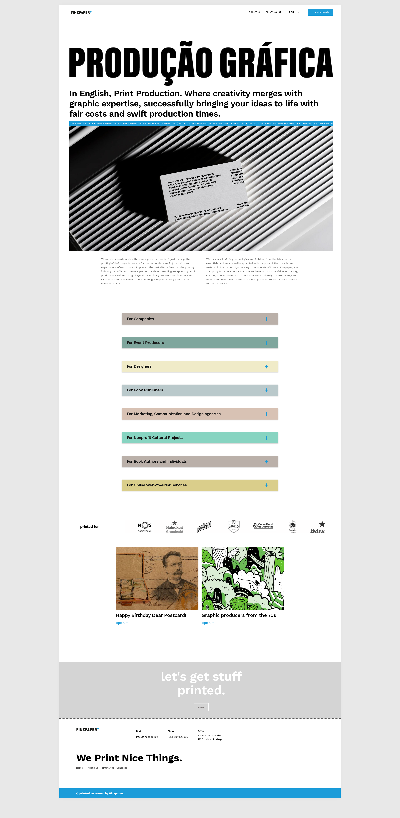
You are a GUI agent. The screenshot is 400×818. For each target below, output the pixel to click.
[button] (294, 12)
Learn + (201, 707)
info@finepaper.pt (147, 736)
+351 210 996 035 (178, 736)
